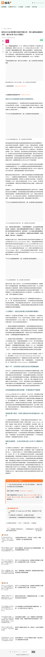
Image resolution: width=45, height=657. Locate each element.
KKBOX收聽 (16, 497)
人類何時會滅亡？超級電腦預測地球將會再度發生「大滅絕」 (24, 517)
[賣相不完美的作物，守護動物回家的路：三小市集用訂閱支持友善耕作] (7, 599)
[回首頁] (6, 2)
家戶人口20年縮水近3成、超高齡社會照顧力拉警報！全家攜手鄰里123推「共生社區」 (29, 561)
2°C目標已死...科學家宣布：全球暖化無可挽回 (21, 515)
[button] (43, 2)
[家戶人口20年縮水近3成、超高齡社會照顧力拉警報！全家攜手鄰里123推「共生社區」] (7, 563)
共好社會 (34, 7)
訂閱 (33, 651)
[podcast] (36, 2)
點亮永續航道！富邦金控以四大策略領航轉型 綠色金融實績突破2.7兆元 (29, 549)
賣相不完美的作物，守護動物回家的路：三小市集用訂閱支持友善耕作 (29, 597)
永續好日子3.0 (12, 7)
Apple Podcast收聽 (31, 495)
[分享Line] (2, 44)
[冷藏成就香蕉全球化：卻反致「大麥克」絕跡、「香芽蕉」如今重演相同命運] (7, 541)
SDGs (20, 523)
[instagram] (34, 2)
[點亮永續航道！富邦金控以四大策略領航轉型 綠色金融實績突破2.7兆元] (7, 551)
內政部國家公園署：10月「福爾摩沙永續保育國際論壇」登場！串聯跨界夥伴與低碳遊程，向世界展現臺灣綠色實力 (29, 618)
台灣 (8, 46)
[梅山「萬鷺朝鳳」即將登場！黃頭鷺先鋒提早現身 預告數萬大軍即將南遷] (7, 574)
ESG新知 (27, 7)
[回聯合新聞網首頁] (2, 2)
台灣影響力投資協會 (11, 523)
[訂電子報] (38, 2)
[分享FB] (2, 40)
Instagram (30, 491)
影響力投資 (26, 523)
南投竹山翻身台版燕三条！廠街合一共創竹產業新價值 (29, 628)
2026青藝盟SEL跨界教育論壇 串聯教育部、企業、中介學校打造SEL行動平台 (28, 607)
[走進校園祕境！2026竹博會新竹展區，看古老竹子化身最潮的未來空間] (7, 641)
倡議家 (5, 28)
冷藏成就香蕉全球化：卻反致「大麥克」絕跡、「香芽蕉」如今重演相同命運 (28, 538)
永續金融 (34, 523)
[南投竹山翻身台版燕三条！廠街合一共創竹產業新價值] (7, 630)
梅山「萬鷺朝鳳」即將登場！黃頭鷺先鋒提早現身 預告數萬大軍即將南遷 (29, 571)
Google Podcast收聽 (28, 497)
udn (2, 28)
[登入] (41, 2)
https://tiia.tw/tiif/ (20, 86)
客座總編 (3, 7)
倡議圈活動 (9, 28)
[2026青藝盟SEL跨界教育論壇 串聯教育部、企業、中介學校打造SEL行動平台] (7, 610)
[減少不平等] (7, 41)
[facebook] (32, 2)
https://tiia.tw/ (25, 94)
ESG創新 (20, 7)
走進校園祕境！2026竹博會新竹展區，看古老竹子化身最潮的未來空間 (29, 638)
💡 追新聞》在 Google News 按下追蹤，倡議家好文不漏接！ (24, 512)
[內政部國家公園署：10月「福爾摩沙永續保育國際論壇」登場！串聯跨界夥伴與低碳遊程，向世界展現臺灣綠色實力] (7, 620)
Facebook (23, 491)
